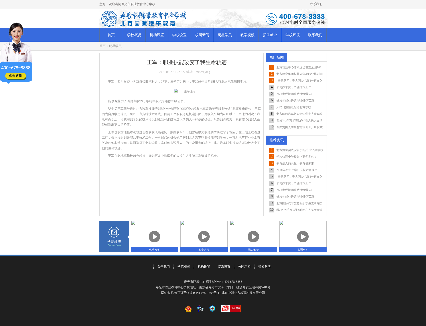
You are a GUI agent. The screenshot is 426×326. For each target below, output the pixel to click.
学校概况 (134, 35)
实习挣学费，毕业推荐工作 (293, 87)
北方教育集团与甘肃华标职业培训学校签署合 (299, 74)
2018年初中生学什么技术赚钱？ (296, 170)
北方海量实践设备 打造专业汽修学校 (299, 150)
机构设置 (157, 35)
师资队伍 (264, 266)
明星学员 (225, 35)
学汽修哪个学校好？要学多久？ (296, 156)
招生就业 (270, 35)
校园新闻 (202, 35)
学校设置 (179, 35)
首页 (111, 35)
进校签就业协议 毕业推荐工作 (295, 100)
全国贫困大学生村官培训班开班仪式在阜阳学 (299, 128)
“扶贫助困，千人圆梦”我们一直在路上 (299, 81)
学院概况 (184, 266)
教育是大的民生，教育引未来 (295, 163)
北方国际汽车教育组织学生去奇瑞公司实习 (299, 114)
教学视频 (247, 35)
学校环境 (293, 35)
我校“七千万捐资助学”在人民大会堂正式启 (299, 121)
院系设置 (224, 266)
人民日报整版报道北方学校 (293, 107)
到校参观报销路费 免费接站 (294, 94)
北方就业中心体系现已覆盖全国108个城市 (298, 68)
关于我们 (163, 266)
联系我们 (316, 4)
